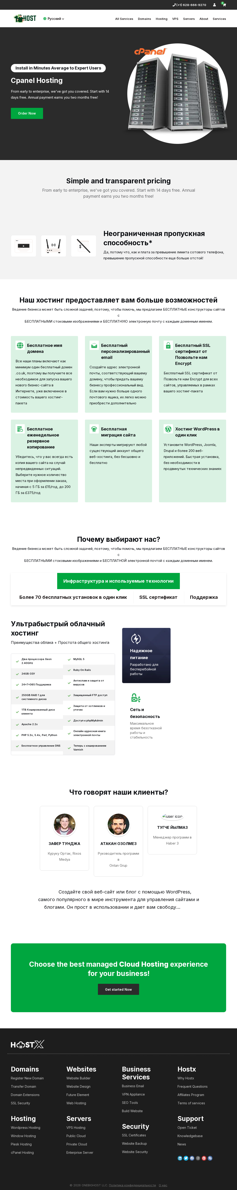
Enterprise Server (79, 1152)
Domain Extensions (25, 1095)
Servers (189, 19)
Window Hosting (23, 1136)
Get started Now (118, 989)
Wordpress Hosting (25, 1127)
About (204, 19)
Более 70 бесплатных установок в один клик (73, 597)
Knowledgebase (190, 1136)
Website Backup (134, 1143)
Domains (144, 19)
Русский (54, 19)
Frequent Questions (193, 1086)
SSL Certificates (134, 1135)
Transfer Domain (23, 1086)
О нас (163, 1185)
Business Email (133, 1086)
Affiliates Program (191, 1095)
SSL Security (20, 1103)
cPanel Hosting (22, 1152)
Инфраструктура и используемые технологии (118, 581)
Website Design (78, 1086)
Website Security (135, 1152)
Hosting (162, 19)
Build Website (132, 1111)
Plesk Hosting (21, 1144)
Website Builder (78, 1078)
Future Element (77, 1095)
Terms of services (191, 1103)
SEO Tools (130, 1103)
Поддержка (204, 597)
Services (219, 19)
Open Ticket (187, 1127)
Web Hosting (76, 1103)
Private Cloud (76, 1144)
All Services (124, 19)
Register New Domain (27, 1078)
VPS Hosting (75, 1127)
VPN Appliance (133, 1094)
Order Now (27, 113)
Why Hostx (186, 1078)
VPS (175, 19)
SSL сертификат (158, 597)
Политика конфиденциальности (132, 1185)
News (182, 1144)
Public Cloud (76, 1136)
